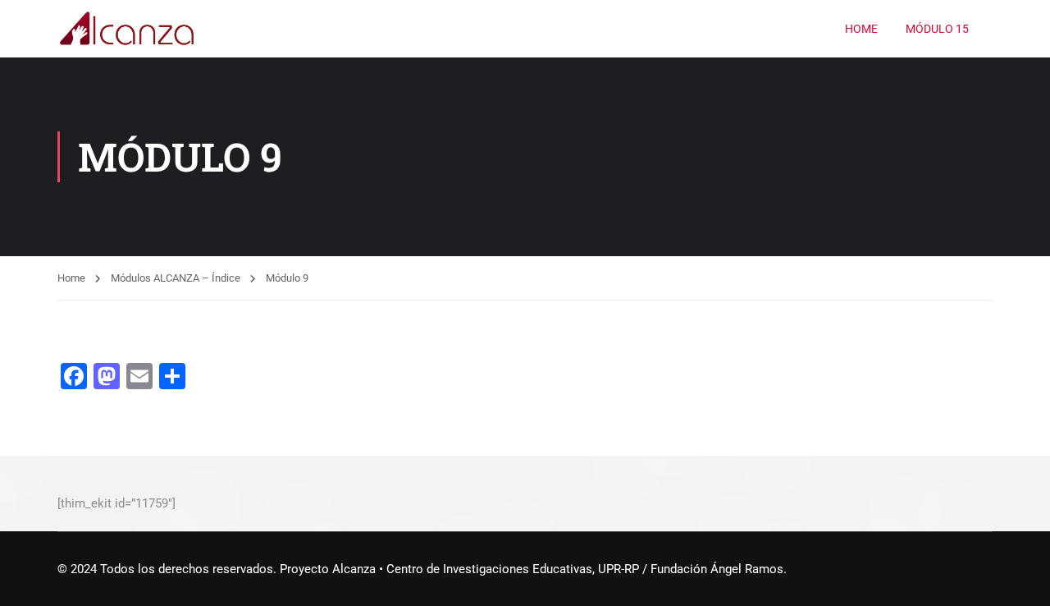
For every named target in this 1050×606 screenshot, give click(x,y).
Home (71, 278)
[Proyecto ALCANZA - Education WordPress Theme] (127, 29)
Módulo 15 (937, 28)
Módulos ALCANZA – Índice (175, 278)
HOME (861, 28)
